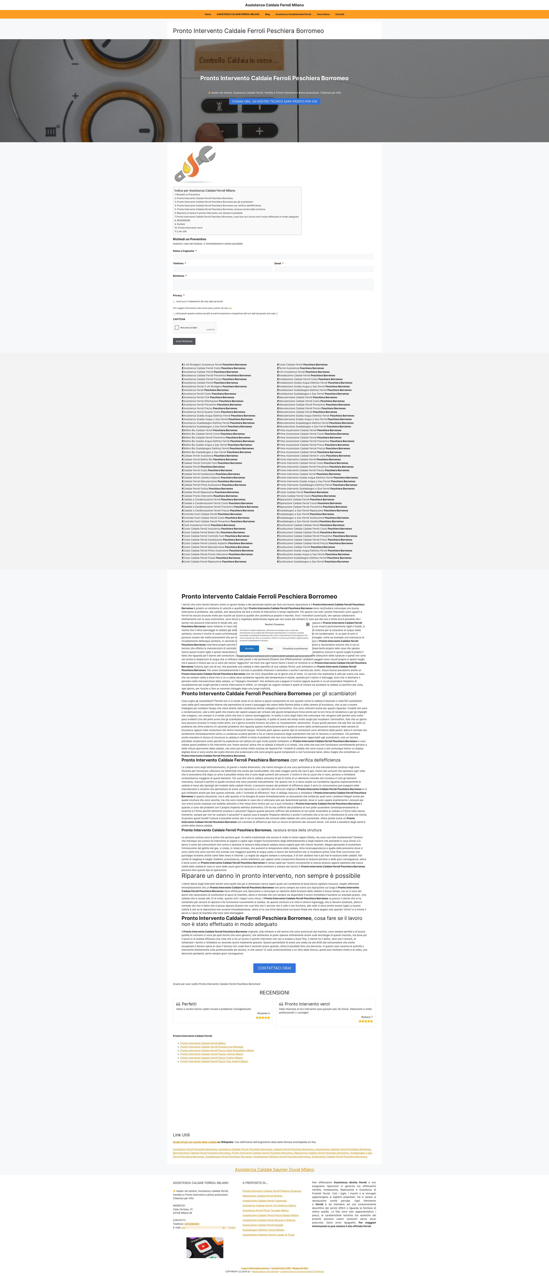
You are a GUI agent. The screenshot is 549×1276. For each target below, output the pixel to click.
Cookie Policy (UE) (281, 1268)
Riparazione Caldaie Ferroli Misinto (262, 1195)
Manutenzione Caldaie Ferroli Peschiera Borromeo (201, 1153)
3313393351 (191, 1223)
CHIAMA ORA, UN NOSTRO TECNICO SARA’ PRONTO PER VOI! (274, 101)
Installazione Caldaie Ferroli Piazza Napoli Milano (271, 1215)
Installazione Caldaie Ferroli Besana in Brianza (269, 1220)
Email (279, 263)
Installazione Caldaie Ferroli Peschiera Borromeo (343, 1149)
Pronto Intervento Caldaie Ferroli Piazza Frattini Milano (211, 1057)
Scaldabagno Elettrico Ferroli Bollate (263, 1229)
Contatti (339, 14)
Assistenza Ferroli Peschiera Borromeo (195, 1149)
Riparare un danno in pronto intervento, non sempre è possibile (209, 213)
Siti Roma (319, 1271)
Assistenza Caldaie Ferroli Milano (274, 5)
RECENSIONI (183, 220)
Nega (270, 648)
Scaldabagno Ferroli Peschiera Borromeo (228, 1156)
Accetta (249, 648)
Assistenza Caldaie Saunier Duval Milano (274, 1169)
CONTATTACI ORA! (274, 968)
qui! (230, 308)
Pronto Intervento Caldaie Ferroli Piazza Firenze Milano (211, 1054)
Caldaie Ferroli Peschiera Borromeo (294, 1149)
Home (208, 14)
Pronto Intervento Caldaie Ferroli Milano (203, 1043)
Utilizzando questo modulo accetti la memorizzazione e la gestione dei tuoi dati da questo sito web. (227, 313)
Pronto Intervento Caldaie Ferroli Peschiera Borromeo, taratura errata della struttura (221, 209)
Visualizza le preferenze (295, 648)
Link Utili (182, 231)
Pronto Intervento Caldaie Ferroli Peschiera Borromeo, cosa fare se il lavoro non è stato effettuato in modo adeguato (238, 216)
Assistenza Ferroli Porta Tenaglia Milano (266, 1210)
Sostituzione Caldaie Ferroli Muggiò (263, 1225)
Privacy (179, 295)
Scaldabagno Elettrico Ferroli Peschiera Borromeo (281, 1156)
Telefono (179, 263)
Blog (267, 14)
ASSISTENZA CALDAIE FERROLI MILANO (238, 14)
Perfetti (181, 224)
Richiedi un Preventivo (188, 194)
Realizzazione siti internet (265, 1271)
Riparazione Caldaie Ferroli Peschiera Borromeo (321, 1153)
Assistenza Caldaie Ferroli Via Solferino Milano (269, 1205)
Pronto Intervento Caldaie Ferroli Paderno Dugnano (272, 1191)
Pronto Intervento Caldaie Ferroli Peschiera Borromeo (205, 198)
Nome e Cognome (185, 251)
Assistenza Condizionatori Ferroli (294, 14)
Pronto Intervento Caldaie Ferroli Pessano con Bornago (211, 1046)
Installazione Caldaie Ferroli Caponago (265, 1200)
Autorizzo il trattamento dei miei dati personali (199, 301)
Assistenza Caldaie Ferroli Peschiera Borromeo (245, 1149)
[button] (307, 624)
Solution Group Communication (296, 1271)
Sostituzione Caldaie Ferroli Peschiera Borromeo (339, 1156)
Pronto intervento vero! (190, 227)
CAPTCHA (179, 319)
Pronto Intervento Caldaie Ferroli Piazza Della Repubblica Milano (217, 1050)
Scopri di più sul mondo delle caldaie (195, 1142)
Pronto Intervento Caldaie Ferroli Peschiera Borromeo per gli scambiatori (215, 201)
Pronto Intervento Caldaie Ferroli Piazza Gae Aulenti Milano (214, 1061)
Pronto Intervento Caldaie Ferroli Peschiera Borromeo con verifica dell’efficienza (219, 205)
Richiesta (180, 275)
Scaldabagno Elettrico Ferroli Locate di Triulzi (268, 1234)
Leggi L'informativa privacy (255, 1268)
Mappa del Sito (300, 1268)
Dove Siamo (323, 14)
